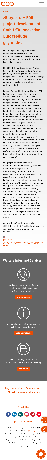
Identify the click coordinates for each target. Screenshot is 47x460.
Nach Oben (24, 407)
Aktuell (12, 392)
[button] (41, 454)
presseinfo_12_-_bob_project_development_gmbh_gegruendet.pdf (23, 242)
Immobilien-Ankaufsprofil (26, 388)
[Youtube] (38, 414)
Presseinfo (7, 11)
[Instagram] (26, 414)
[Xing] (20, 414)
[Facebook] (8, 414)
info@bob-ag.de (24, 288)
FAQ (7, 388)
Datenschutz (29, 422)
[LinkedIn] (14, 414)
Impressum (17, 422)
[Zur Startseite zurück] (7, 4)
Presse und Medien (29, 392)
